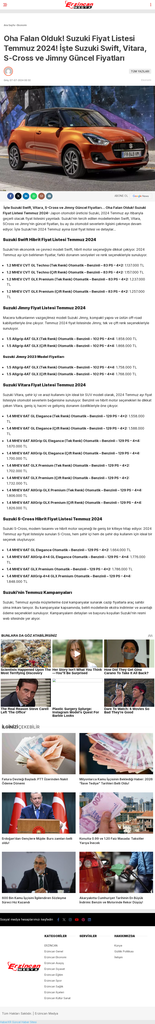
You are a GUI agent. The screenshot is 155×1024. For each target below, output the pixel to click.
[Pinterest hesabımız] (83, 920)
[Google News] (140, 196)
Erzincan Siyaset (54, 968)
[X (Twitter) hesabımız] (64, 920)
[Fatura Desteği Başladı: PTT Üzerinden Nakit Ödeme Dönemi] (39, 753)
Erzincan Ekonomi (55, 957)
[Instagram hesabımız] (70, 920)
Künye (118, 945)
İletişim (118, 957)
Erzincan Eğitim (53, 974)
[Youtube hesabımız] (77, 920)
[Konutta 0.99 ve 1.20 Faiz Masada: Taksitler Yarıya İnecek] (116, 813)
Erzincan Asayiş (54, 963)
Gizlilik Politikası (124, 951)
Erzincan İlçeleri (54, 992)
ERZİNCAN (50, 945)
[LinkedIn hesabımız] (89, 920)
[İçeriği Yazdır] (49, 196)
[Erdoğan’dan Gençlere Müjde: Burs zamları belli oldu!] (39, 813)
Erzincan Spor (53, 980)
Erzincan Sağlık (53, 986)
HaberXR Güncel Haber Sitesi (18, 1022)
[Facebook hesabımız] (58, 920)
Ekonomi (146, 79)
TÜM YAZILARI (140, 71)
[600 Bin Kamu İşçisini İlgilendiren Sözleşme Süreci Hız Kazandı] (39, 872)
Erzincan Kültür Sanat (57, 998)
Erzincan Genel (53, 951)
